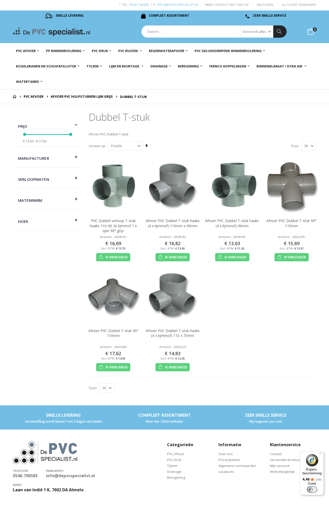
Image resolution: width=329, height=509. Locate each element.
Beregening (176, 477)
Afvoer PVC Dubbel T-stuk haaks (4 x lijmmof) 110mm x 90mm (173, 223)
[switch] (312, 489)
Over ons (225, 454)
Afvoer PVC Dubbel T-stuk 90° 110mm (291, 223)
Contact (276, 454)
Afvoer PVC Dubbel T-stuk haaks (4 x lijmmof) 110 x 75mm (173, 333)
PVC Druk (174, 459)
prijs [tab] (22, 126)
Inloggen (265, 5)
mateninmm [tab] (30, 200)
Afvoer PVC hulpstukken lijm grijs (82, 96)
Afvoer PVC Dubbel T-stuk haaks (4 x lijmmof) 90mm (232, 223)
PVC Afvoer (176, 454)
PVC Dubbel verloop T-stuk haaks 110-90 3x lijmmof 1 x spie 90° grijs (113, 225)
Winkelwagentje (283, 471)
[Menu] (321, 454)
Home (14, 96)
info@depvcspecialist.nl (178, 5)
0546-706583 (25, 475)
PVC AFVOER (33, 96)
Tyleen (172, 465)
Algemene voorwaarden (237, 465)
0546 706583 (139, 5)
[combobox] (213, 31)
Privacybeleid (229, 459)
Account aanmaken (299, 5)
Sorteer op (97, 146)
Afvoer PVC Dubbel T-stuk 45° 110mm (113, 333)
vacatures (226, 471)
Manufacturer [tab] (33, 158)
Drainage (174, 471)
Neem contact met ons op (227, 5)
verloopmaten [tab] (33, 179)
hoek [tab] (23, 221)
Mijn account (279, 465)
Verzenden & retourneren (290, 459)
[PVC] (51, 31)
